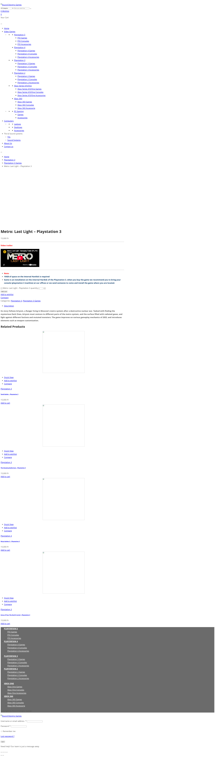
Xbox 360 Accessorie (26, 108)
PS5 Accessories (24, 44)
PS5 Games (22, 38)
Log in (2, 741)
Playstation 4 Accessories (28, 57)
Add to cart (4, 291)
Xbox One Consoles (15, 690)
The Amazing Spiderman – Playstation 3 (13, 468)
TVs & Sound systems (13, 133)
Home (6, 28)
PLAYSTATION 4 (11, 641)
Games (20, 114)
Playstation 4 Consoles (27, 54)
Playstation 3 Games (26, 63)
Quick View (9, 377)
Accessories (22, 117)
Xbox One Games (14, 686)
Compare (4, 297)
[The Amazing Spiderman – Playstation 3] (43, 446)
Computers (9, 121)
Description (9, 306)
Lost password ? (7, 736)
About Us (8, 143)
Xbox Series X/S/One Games (29, 89)
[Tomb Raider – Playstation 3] (43, 372)
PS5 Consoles (23, 41)
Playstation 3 (19, 60)
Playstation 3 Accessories (28, 70)
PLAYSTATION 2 (11, 669)
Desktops (18, 127)
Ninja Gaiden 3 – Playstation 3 (10, 541)
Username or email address (13, 721)
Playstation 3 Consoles (27, 66)
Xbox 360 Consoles (25, 105)
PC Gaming (19, 111)
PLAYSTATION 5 (11, 628)
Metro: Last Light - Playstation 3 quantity (20, 288)
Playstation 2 (19, 73)
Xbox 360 (18, 98)
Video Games (9, 31)
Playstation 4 (19, 47)
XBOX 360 (8, 696)
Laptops (17, 124)
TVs (8, 137)
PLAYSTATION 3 (11, 656)
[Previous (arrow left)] (1, 755)
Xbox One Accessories (16, 693)
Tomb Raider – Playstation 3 (9, 394)
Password (5, 726)
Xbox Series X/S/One (23, 85)
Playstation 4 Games (26, 50)
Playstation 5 (19, 34)
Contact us (8, 146)
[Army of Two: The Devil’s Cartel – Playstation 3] (43, 593)
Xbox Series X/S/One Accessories (31, 95)
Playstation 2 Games (26, 76)
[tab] (64, 305)
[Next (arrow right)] (3, 755)
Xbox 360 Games (24, 101)
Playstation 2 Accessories (28, 82)
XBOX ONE (9, 683)
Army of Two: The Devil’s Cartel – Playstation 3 (15, 615)
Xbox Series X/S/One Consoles (30, 92)
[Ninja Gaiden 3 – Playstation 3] (43, 519)
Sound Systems (14, 140)
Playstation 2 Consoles (27, 79)
